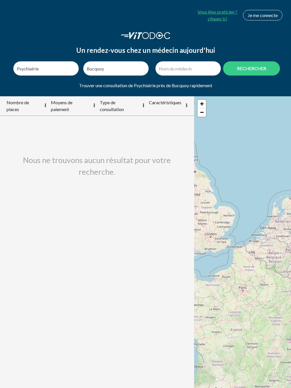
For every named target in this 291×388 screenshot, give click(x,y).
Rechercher (251, 68)
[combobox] (46, 68)
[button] (202, 104)
